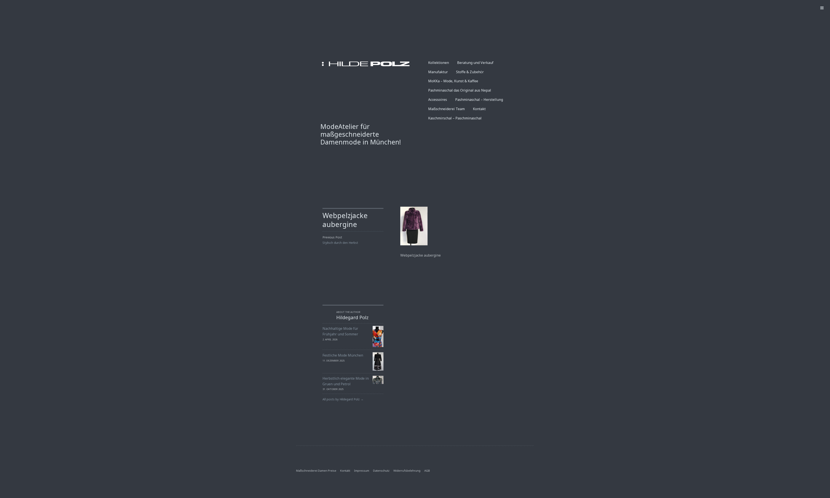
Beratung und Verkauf (475, 62)
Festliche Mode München (342, 355)
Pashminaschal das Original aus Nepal (459, 90)
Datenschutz (381, 471)
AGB (427, 471)
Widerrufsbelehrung (406, 471)
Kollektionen (438, 62)
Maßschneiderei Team (446, 108)
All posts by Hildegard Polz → (343, 399)
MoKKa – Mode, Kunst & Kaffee (453, 81)
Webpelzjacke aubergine (345, 220)
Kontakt (479, 108)
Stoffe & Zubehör (470, 72)
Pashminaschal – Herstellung (479, 99)
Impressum (361, 471)
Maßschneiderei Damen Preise (316, 471)
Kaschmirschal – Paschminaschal (455, 118)
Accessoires (437, 99)
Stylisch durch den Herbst (340, 243)
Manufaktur (438, 72)
